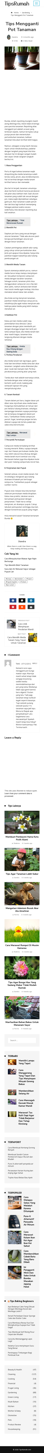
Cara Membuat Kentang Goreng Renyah (21, 1148)
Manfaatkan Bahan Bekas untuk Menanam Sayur (22, 1023)
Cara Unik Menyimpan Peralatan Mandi (26, 625)
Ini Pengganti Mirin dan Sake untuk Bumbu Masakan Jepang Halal (29, 1277)
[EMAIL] (31, 607)
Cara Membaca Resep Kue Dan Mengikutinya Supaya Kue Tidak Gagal (21, 1325)
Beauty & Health (22, 1370)
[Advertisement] (22, 97)
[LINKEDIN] (31, 600)
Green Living (22, 1397)
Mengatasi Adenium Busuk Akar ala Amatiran (22, 910)
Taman (23, 582)
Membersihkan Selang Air (26, 1092)
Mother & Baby (22, 1411)
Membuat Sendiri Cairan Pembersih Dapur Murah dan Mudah (20, 1156)
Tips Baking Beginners (22, 1301)
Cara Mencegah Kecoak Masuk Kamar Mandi (27, 1103)
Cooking (22, 1379)
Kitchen (22, 1406)
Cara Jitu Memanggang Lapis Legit (20, 1340)
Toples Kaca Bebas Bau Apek (20, 1177)
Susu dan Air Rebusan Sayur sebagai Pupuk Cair (20, 570)
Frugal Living (22, 1388)
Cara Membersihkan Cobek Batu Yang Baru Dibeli (31, 1257)
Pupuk (29, 579)
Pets (22, 1420)
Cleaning (22, 1374)
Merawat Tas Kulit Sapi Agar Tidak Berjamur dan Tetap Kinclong (26, 1118)
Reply (34, 663)
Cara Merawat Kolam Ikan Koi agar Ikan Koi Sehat (29, 1239)
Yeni (18, 663)
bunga (9, 579)
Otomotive (22, 1415)
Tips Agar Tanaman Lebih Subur (22, 874)
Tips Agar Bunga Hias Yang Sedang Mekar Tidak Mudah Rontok (22, 985)
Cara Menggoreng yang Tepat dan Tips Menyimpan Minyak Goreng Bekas (27, 1077)
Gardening (22, 1392)
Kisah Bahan (22, 1402)
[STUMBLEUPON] (22, 607)
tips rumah (10, 585)
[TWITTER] (22, 600)
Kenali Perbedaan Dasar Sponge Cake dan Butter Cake (21, 1317)
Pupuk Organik (12, 582)
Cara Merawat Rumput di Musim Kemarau (22, 947)
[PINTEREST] (13, 607)
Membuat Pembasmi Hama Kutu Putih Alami (22, 838)
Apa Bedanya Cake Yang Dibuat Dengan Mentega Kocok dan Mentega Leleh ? (21, 1309)
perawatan (19, 579)
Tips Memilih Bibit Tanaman (17, 565)
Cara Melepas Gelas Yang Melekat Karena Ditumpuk (29, 1204)
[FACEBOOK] (13, 600)
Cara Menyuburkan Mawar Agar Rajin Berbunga (20, 560)
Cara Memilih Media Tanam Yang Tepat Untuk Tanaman (16, 638)
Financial (22, 1383)
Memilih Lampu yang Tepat (26, 1062)
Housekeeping (22, 1429)
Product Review (22, 1424)
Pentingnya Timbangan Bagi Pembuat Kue (20, 1353)
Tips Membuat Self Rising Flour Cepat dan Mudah (21, 1333)
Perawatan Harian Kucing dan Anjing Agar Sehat (20, 1171)
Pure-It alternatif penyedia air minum (20, 1165)
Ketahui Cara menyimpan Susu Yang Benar (21, 1347)
